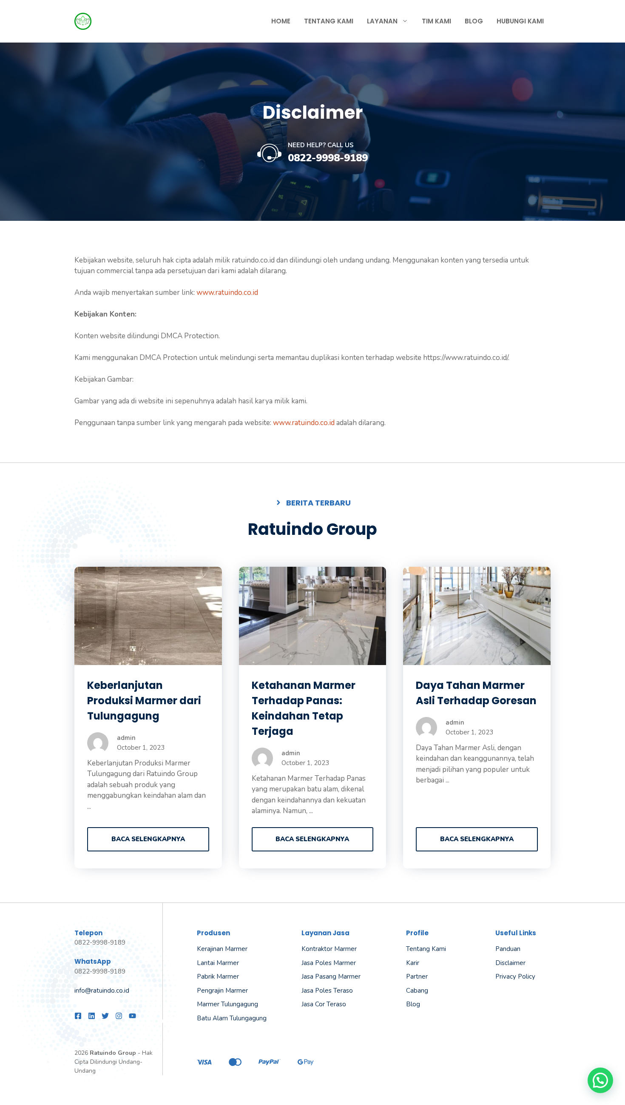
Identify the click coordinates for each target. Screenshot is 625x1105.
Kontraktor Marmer (329, 949)
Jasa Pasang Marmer (331, 976)
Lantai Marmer (218, 963)
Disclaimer (510, 963)
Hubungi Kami (520, 21)
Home (280, 21)
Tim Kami (436, 21)
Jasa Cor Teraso (323, 1004)
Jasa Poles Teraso (327, 990)
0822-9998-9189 (328, 158)
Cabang (417, 990)
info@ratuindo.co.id (101, 990)
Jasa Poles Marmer (328, 963)
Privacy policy (515, 976)
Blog (474, 21)
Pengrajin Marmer (222, 990)
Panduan (507, 949)
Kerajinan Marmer (222, 949)
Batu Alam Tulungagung (232, 1018)
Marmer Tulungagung (227, 1004)
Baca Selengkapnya (148, 839)
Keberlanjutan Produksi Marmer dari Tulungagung (144, 700)
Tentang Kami (328, 21)
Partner (417, 976)
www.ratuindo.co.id (227, 292)
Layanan (382, 21)
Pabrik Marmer (218, 976)
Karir (412, 963)
